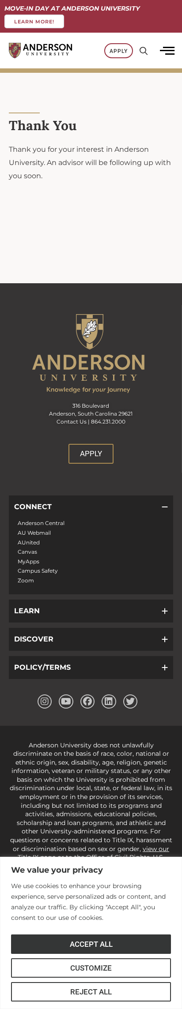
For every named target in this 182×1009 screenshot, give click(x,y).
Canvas (27, 551)
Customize (91, 968)
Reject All (91, 991)
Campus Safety (38, 570)
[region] (91, 933)
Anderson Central (41, 523)
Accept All (91, 944)
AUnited (29, 542)
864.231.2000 (108, 421)
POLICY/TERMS (42, 667)
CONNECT (33, 507)
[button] (91, 506)
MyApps (28, 561)
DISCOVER (33, 639)
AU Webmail (34, 532)
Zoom (26, 580)
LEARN (27, 611)
